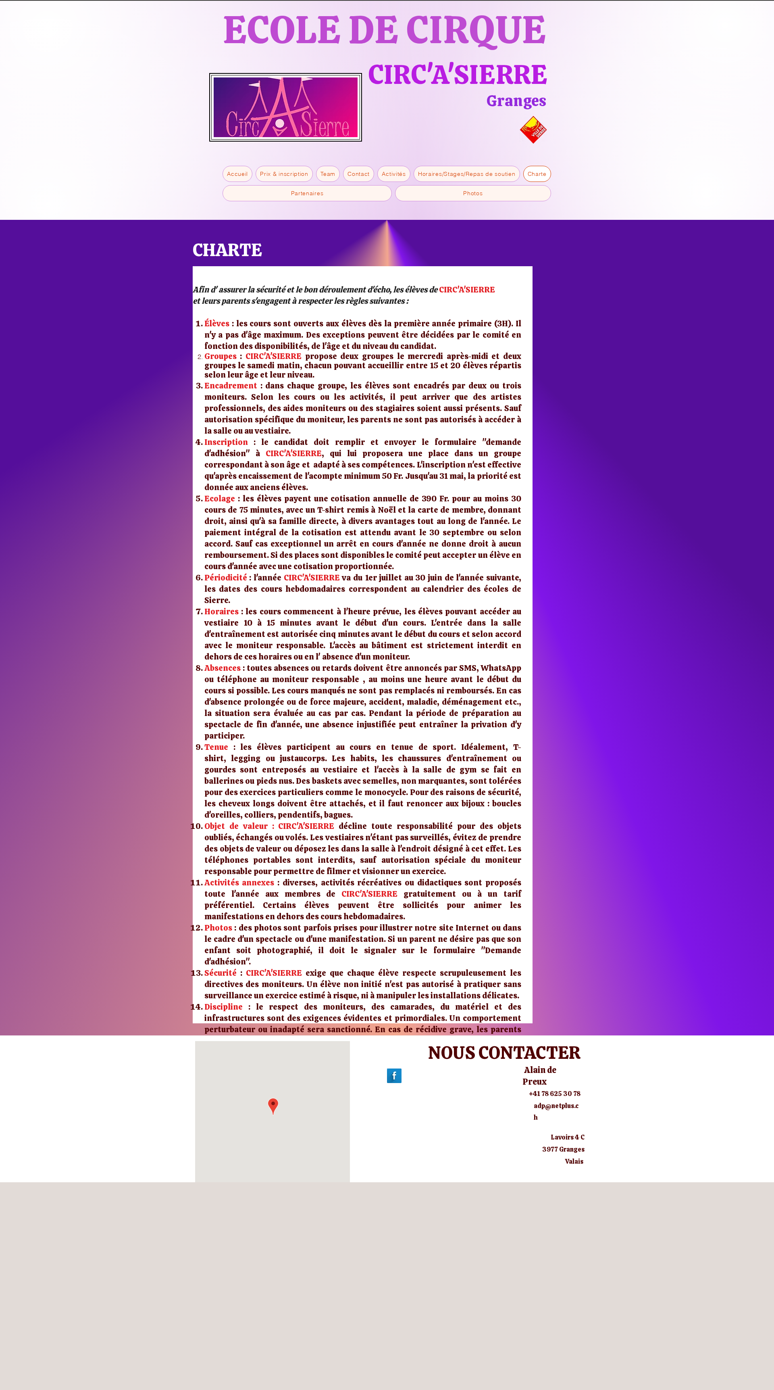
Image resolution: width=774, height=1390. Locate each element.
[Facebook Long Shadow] (394, 1076)
